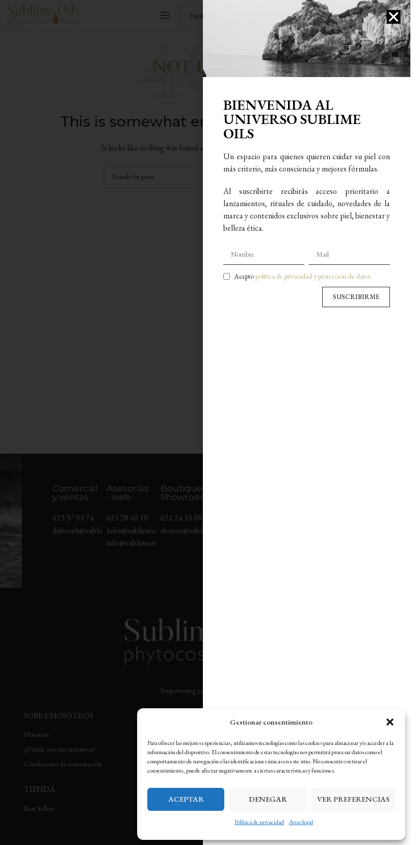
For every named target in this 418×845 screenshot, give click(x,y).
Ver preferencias (353, 799)
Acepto (302, 276)
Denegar (268, 799)
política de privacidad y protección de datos (313, 276)
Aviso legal (301, 822)
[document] (205, 422)
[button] (390, 722)
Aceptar (186, 799)
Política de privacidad (259, 822)
